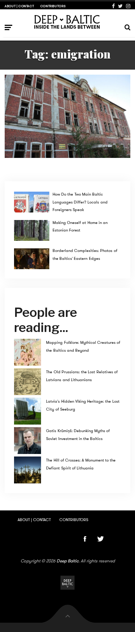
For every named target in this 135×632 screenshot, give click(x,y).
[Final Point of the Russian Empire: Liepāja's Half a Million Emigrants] (67, 116)
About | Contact (19, 6)
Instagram (128, 6)
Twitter (120, 6)
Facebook (113, 6)
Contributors (53, 6)
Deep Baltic (67, 561)
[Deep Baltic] (67, 22)
